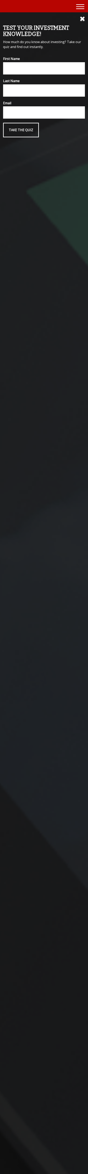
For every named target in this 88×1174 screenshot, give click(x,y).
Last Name (11, 81)
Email (7, 103)
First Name (11, 58)
